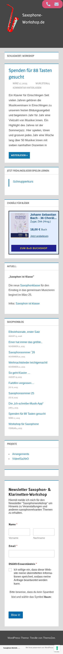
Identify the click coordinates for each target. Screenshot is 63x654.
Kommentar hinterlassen (27, 87)
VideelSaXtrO (20, 458)
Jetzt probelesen (39, 236)
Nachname (39, 538)
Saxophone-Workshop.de (12, 648)
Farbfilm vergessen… (21, 383)
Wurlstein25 (43, 83)
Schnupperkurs (23, 181)
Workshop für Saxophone (24, 424)
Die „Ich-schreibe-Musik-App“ (26, 403)
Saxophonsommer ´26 (22, 352)
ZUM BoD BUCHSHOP (33, 248)
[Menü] (55, 42)
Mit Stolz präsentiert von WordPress (39, 647)
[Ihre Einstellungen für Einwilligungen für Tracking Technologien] (57, 648)
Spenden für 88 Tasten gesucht (27, 413)
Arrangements (20, 454)
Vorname (13, 538)
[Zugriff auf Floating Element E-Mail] (56, 4)
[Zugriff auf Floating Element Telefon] (48, 4)
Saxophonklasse (30, 285)
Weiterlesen (18, 155)
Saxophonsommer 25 (21, 393)
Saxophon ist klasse (28, 303)
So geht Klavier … (19, 372)
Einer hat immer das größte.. (25, 342)
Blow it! (15, 615)
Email (13, 546)
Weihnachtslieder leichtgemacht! (28, 362)
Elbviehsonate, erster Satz (24, 331)
